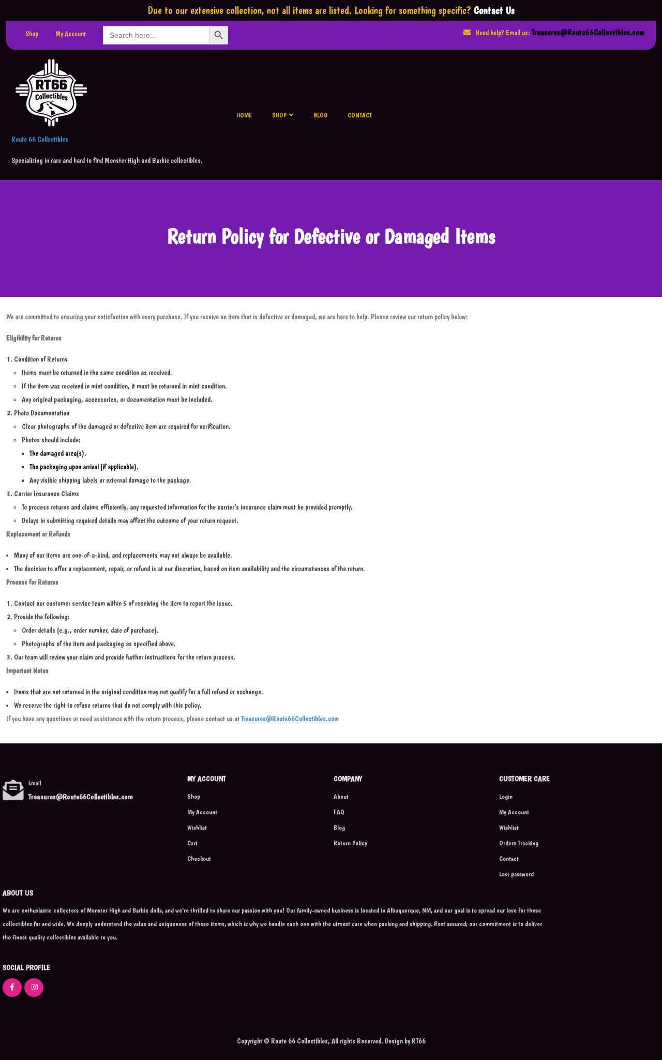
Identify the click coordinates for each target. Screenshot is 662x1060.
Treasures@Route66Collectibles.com (588, 32)
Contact (360, 115)
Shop (31, 33)
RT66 (418, 1041)
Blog (320, 115)
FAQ (339, 812)
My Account (70, 33)
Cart (192, 843)
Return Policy (350, 843)
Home (244, 115)
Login (506, 796)
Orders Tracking (518, 843)
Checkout (199, 858)
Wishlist (197, 827)
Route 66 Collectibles (39, 139)
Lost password (516, 874)
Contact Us (494, 10)
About (341, 796)
